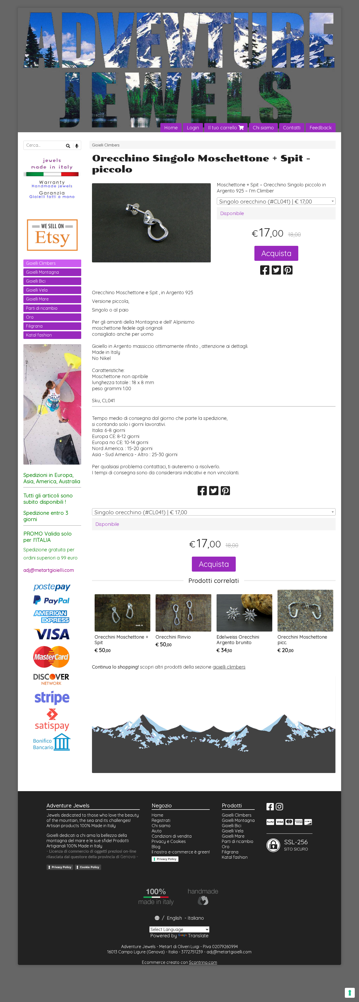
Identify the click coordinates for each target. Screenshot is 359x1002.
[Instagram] (279, 808)
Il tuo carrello (223, 128)
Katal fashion (39, 335)
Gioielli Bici (35, 281)
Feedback (321, 128)
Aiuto (157, 830)
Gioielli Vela (37, 290)
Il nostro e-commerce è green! (181, 852)
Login (193, 128)
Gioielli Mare (37, 299)
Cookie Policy (89, 867)
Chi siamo (263, 128)
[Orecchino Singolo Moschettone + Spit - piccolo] (151, 222)
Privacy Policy (61, 867)
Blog (156, 846)
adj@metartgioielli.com (229, 951)
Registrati (161, 820)
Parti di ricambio (42, 308)
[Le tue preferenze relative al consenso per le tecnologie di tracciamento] (350, 993)
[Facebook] (270, 808)
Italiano (196, 918)
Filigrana (34, 326)
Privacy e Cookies (169, 841)
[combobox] (276, 201)
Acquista (276, 253)
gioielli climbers (229, 667)
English (174, 918)
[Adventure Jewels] (179, 70)
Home (171, 128)
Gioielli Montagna (42, 272)
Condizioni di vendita (172, 836)
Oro (30, 317)
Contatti (291, 128)
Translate (198, 936)
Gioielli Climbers (106, 145)
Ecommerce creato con (179, 962)
